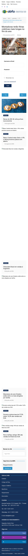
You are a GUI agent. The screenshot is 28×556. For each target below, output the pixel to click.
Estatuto (4, 478)
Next (22, 95)
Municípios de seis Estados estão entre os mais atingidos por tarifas (13, 396)
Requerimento (5, 492)
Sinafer (3, 2)
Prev (6, 95)
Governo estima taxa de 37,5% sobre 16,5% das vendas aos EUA (13, 416)
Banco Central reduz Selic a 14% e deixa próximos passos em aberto (14, 139)
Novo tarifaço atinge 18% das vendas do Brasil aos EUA (13, 436)
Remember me (10, 78)
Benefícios (4, 489)
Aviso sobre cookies (20, 553)
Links (8, 4)
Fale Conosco (13, 4)
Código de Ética (6, 482)
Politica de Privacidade (7, 553)
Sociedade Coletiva (14, 550)
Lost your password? (10, 81)
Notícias (4, 4)
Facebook (2, 7)
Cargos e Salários (10, 2)
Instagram (5, 7)
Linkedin (7, 7)
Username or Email (9, 61)
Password (6, 69)
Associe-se (8, 468)
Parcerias (18, 2)
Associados (5, 496)
